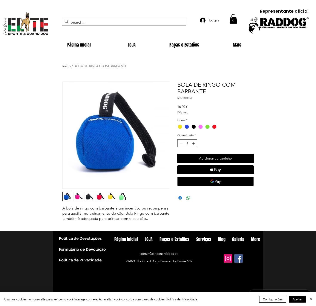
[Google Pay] (215, 181)
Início (66, 66)
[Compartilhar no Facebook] (180, 197)
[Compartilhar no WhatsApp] (188, 197)
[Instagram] (228, 258)
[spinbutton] (187, 143)
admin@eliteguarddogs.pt (159, 254)
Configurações (273, 299)
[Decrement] (180, 143)
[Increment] (193, 143)
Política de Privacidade (181, 299)
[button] (233, 19)
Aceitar (297, 299)
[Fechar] (310, 299)
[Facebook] (238, 258)
